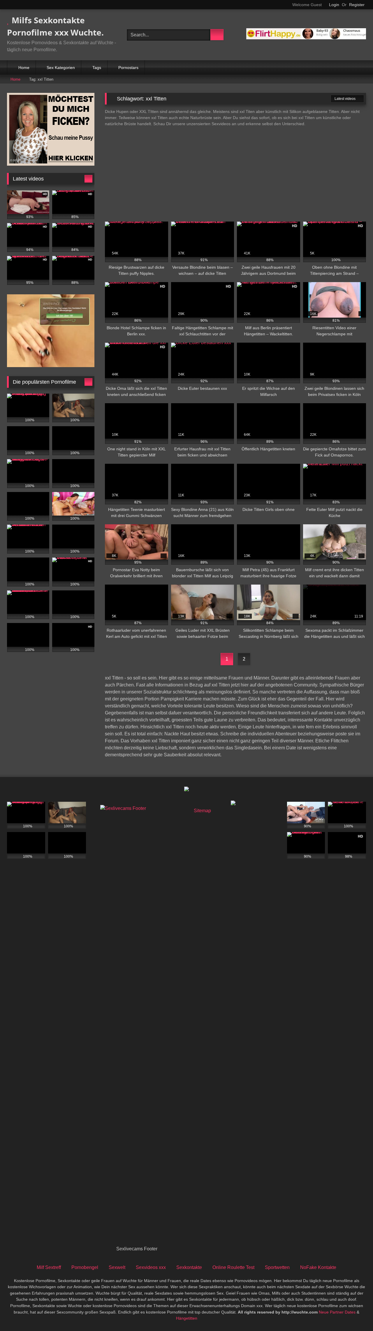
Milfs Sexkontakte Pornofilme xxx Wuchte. (55, 26)
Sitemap (202, 810)
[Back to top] (355, 1313)
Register (357, 4)
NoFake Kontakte (318, 1267)
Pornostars (128, 67)
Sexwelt (117, 1267)
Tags (96, 67)
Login (334, 4)
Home (23, 67)
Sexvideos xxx (151, 1267)
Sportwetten (277, 1267)
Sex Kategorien (61, 67)
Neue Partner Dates (337, 1312)
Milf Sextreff (49, 1267)
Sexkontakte (189, 1267)
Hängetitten (186, 1318)
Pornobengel (84, 1267)
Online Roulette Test (233, 1267)
